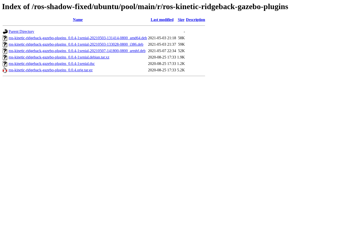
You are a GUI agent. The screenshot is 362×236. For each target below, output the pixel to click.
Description (195, 20)
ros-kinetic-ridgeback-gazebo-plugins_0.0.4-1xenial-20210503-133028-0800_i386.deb (76, 44)
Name (78, 20)
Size (181, 20)
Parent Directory (21, 31)
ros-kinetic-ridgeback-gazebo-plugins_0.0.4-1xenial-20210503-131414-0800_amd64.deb (78, 38)
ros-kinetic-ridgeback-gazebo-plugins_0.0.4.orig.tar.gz (51, 70)
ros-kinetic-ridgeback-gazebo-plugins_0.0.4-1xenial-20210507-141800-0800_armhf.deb (77, 51)
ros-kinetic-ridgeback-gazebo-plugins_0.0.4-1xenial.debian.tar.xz (59, 57)
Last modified (162, 20)
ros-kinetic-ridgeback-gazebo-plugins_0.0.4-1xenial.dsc (52, 63)
